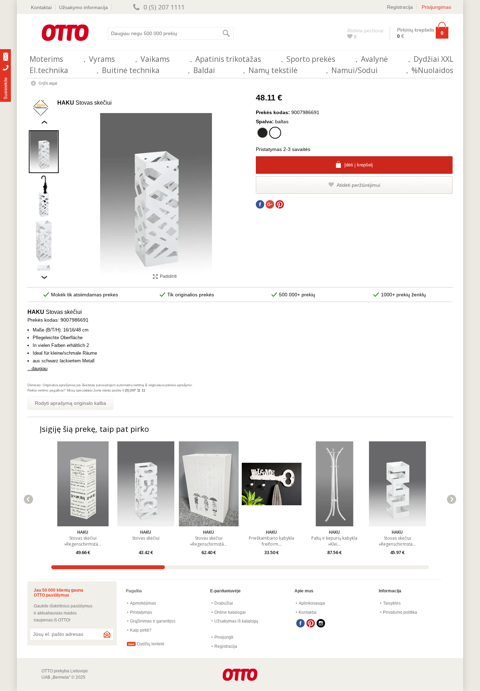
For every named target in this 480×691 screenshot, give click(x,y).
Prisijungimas (436, 7)
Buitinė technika (131, 70)
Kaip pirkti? (140, 630)
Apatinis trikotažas (228, 59)
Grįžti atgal (48, 83)
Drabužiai (223, 603)
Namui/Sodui (354, 70)
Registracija (400, 7)
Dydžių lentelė (150, 643)
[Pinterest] (310, 623)
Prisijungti (223, 637)
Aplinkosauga (312, 603)
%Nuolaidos (432, 70)
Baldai (204, 70)
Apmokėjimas (143, 603)
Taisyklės (392, 603)
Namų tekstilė (273, 70)
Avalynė (374, 59)
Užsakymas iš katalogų (236, 621)
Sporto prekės (310, 59)
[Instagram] (321, 623)
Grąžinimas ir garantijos (152, 621)
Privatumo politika (400, 612)
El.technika (49, 70)
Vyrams (102, 59)
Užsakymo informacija (83, 7)
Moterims (46, 59)
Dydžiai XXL (433, 59)
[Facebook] (300, 623)
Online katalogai (230, 612)
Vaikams (155, 59)
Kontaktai (41, 7)
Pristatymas (141, 612)
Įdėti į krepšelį (358, 164)
